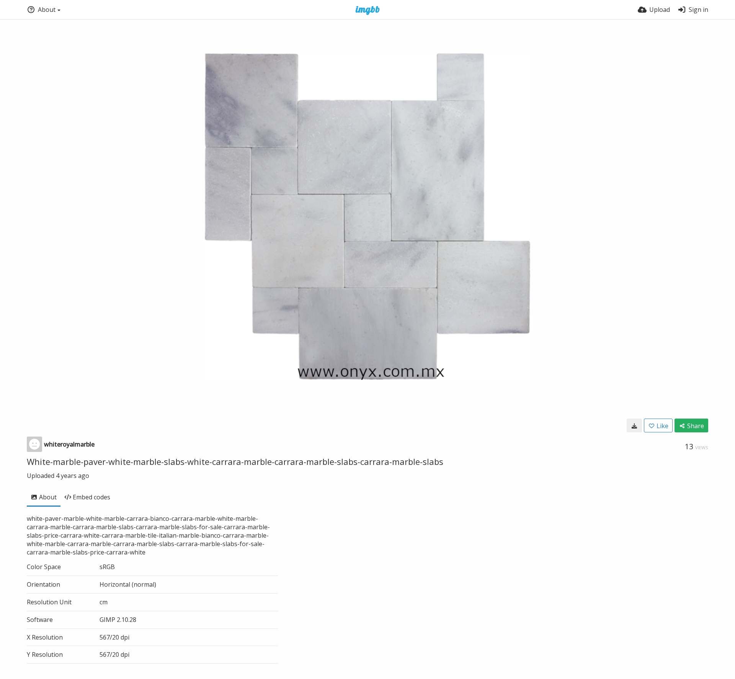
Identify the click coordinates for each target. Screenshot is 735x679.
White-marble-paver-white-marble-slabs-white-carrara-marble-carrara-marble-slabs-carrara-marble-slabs (235, 461)
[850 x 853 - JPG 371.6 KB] (634, 425)
